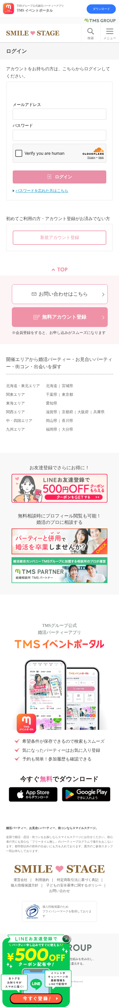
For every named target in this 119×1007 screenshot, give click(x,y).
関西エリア (15, 412)
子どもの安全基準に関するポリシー (74, 885)
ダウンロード (101, 8)
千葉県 (51, 395)
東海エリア (15, 403)
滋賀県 (51, 412)
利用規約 (42, 880)
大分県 (67, 429)
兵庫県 (99, 412)
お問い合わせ (59, 891)
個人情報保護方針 (24, 885)
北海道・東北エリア (23, 386)
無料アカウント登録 (64, 317)
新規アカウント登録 (59, 237)
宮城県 (67, 386)
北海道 (51, 386)
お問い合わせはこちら (63, 294)
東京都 (67, 395)
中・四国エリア (19, 421)
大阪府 (83, 412)
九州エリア (15, 429)
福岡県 (51, 429)
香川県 (67, 421)
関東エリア (15, 395)
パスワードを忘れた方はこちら (42, 191)
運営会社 (20, 880)
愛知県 (51, 403)
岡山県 (51, 421)
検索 (91, 38)
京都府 (67, 412)
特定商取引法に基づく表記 (77, 880)
